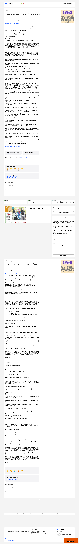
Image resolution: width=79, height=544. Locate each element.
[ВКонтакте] (7, 177)
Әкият (49, 5)
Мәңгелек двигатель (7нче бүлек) (12, 273)
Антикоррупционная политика (9, 538)
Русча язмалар (45, 513)
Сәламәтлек (59, 513)
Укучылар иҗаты (26, 513)
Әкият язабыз (53, 5)
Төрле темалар (65, 513)
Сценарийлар (22, 5)
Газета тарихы (43, 5)
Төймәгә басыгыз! (71, 541)
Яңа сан (70, 5)
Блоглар (38, 5)
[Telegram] (13, 177)
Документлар (13, 513)
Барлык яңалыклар (63, 255)
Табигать (39, 513)
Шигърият (17, 5)
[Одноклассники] (10, 177)
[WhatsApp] (16, 177)
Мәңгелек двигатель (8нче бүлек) (12, 23)
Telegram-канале (10, 153)
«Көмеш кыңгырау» (24, 157)
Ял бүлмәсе (66, 5)
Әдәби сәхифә (28, 5)
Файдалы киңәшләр (52, 513)
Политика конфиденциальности (10, 540)
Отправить (36, 493)
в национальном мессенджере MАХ (30, 153)
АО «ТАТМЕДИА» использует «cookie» (10, 539)
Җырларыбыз (19, 513)
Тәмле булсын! (59, 5)
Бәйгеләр (34, 5)
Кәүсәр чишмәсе (33, 513)
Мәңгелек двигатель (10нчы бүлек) (12, 146)
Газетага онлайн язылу (9, 5)
